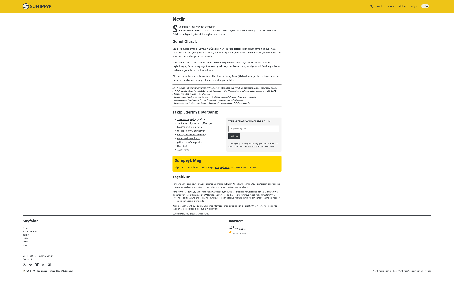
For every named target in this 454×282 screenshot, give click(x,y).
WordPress (180, 88)
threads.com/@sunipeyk (190, 130)
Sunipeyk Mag (222, 167)
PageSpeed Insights (191, 198)
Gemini (205, 97)
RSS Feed (182, 145)
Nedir (25, 241)
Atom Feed (183, 149)
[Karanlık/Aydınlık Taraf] (425, 6)
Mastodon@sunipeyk (188, 127)
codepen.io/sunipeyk (188, 138)
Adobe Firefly (214, 103)
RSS (24, 259)
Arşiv (25, 245)
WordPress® (378, 271)
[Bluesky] (38, 265)
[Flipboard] (50, 265)
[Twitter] (25, 265)
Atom (30, 259)
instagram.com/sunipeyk (191, 134)
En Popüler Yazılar (31, 231)
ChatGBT (215, 97)
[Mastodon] (44, 265)
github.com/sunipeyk (188, 142)
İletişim (26, 235)
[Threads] (32, 265)
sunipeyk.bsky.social (188, 123)
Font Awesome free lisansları (214, 100)
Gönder (234, 136)
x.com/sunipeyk (186, 119)
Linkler (26, 238)
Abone (25, 228)
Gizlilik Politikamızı (253, 146)
